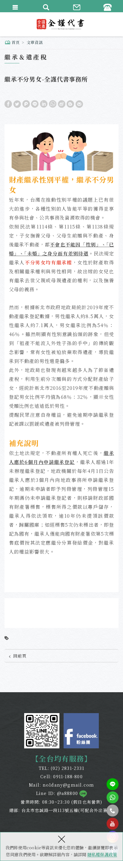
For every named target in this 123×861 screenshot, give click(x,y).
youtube (113, 824)
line (113, 784)
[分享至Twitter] (17, 103)
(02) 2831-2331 (67, 768)
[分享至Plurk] (26, 103)
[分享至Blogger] (70, 103)
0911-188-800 (67, 776)
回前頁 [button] (20, 656)
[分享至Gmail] (79, 103)
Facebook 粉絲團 (81, 730)
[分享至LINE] (35, 103)
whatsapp (113, 797)
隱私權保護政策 (102, 854)
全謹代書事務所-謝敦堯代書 (61, 24)
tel (113, 810)
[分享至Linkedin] (43, 103)
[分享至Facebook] (8, 103)
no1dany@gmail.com (68, 785)
